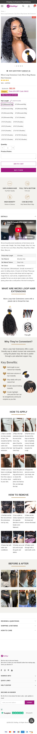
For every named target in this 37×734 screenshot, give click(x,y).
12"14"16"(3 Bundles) (19, 130)
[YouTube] (12, 670)
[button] (5, 80)
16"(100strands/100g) (7, 108)
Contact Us (26, 71)
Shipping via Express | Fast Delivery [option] (18, 2)
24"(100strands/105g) (7, 117)
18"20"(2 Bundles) (6, 126)
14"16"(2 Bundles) (6, 122)
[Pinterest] (8, 670)
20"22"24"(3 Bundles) (21, 139)
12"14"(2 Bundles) (20, 117)
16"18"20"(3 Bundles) (21, 135)
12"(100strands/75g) (7, 104)
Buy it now (18, 170)
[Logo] (12, 6)
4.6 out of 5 (29, 713)
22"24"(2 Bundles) (6, 130)
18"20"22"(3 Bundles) (7, 139)
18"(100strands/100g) (21, 108)
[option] (18, 39)
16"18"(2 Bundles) (18, 122)
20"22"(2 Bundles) (18, 126)
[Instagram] (5, 670)
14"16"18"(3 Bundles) (7, 135)
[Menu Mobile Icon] (2, 6)
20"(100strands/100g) (7, 113)
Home (2, 11)
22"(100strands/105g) (21, 113)
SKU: (2, 83)
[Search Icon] (23, 6)
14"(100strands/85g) (20, 104)
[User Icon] (29, 6)
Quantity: (4, 144)
